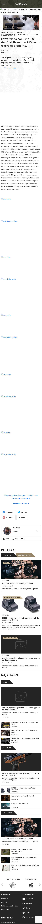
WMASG (3, 32)
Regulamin (5, 909)
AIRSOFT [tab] (5, 682)
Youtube (29, 903)
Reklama (4, 14)
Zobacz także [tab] (7, 555)
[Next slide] (40, 884)
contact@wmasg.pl (8, 922)
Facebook (29, 899)
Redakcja (4, 899)
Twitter (28, 908)
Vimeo (28, 913)
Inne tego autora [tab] (24, 555)
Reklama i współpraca (9, 906)
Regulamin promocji (21, 503)
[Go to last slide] (2, 884)
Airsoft (11, 32)
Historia (4, 902)
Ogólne (20, 32)
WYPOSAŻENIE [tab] (7, 813)
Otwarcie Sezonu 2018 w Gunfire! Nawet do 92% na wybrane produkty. (19, 34)
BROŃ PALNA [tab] (7, 748)
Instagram (30, 917)
